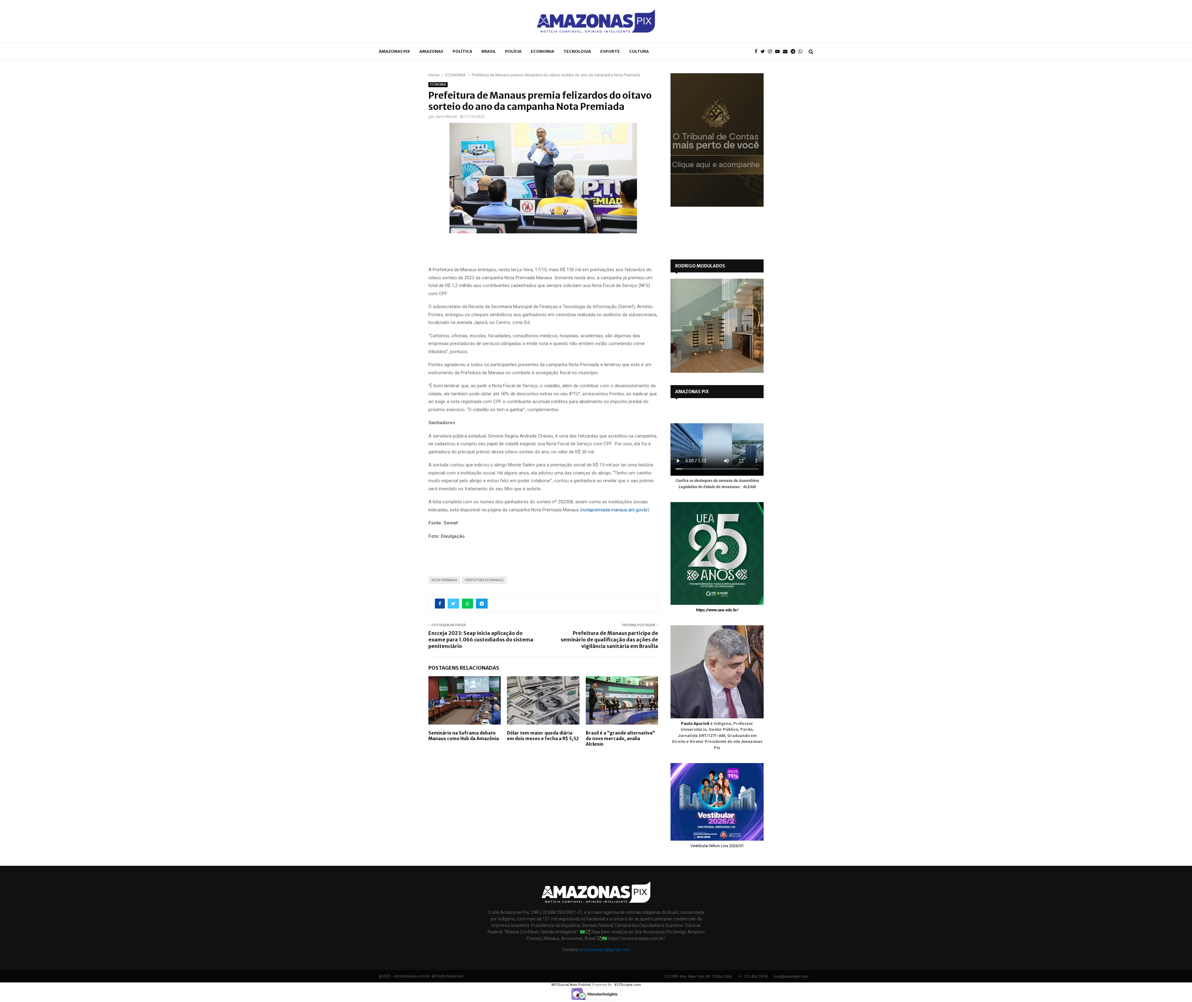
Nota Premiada (444, 580)
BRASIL (488, 51)
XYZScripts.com (627, 985)
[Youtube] (779, 51)
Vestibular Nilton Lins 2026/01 (717, 845)
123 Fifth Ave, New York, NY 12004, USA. (698, 976)
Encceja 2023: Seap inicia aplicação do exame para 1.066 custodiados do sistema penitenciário (480, 639)
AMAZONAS (431, 51)
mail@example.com (791, 976)
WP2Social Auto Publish (571, 985)
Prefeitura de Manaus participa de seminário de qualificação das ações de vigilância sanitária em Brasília (609, 639)
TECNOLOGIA (577, 51)
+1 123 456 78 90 (753, 976)
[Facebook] (758, 51)
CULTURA (639, 51)
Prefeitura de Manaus (484, 580)
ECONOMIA (542, 51)
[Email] (787, 51)
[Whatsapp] (802, 51)
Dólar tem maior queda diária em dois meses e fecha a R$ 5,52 (543, 735)
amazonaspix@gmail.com (604, 949)
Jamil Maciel (446, 117)
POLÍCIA (513, 51)
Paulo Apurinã (695, 723)
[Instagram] (771, 51)
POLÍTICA (462, 51)
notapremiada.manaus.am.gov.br (615, 510)
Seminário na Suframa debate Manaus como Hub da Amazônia (463, 735)
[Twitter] (764, 51)
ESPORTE (610, 51)
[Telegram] (794, 51)
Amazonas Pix (394, 51)
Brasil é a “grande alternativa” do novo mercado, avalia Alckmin (620, 738)
